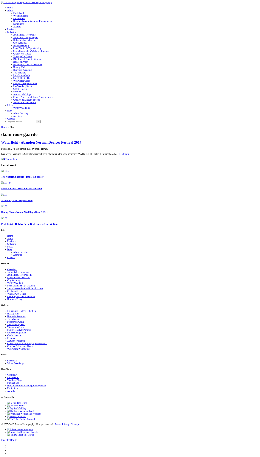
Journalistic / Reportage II (25, 37)
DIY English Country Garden (27, 59)
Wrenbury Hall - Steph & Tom (16, 200)
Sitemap (75, 424)
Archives (17, 116)
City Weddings (20, 43)
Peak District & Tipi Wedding (27, 48)
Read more (124, 154)
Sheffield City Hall (22, 78)
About (10, 10)
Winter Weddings (21, 108)
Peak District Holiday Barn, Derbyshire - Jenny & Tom (29, 224)
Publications (19, 18)
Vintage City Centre (22, 56)
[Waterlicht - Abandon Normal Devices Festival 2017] (9, 159)
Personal (17, 91)
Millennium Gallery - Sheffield (27, 64)
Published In (19, 13)
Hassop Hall (19, 67)
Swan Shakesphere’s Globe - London (25, 288)
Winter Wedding (21, 45)
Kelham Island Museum (24, 40)
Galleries (11, 32)
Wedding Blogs (20, 15)
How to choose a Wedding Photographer (32, 21)
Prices (10, 105)
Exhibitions (18, 24)
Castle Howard (20, 89)
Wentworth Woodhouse (24, 102)
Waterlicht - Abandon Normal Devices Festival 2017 (41, 142)
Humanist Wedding (22, 70)
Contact (11, 118)
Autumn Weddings (22, 94)
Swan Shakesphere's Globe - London (31, 51)
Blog (9, 110)
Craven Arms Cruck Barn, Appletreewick (33, 97)
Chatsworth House (22, 53)
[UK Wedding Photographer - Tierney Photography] (26, 2)
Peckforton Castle (21, 75)
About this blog (20, 113)
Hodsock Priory (20, 62)
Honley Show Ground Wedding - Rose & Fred (24, 212)
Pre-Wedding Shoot (22, 86)
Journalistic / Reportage (24, 34)
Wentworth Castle (21, 80)
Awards (17, 26)
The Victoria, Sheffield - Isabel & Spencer (22, 177)
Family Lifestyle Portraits (25, 83)
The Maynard (19, 72)
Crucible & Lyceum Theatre (26, 99)
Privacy (65, 424)
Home (10, 7)
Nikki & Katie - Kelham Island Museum (21, 188)
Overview (12, 269)
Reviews (11, 29)
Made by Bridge (9, 440)
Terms (57, 424)
